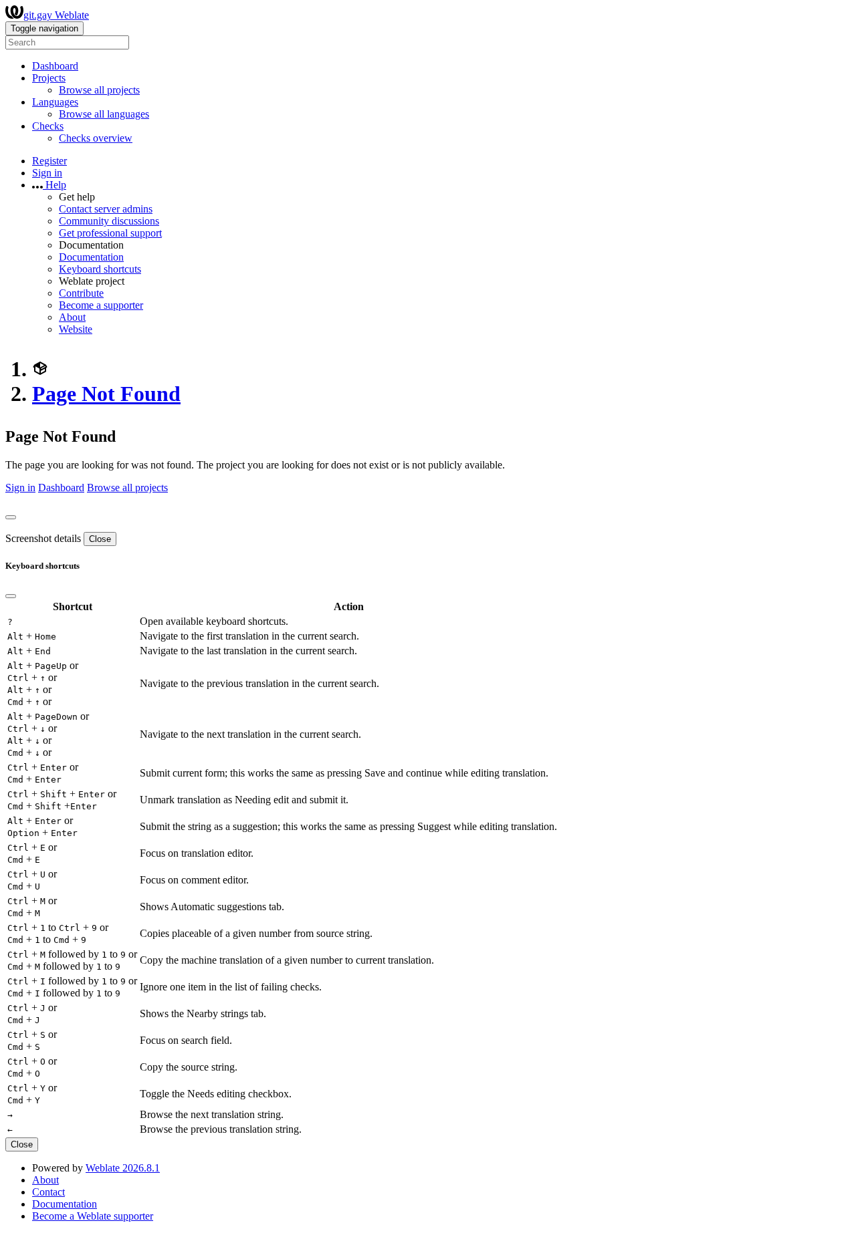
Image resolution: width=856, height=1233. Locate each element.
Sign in (47, 172)
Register (49, 160)
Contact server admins (105, 209)
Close (100, 539)
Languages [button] (55, 102)
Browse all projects (99, 90)
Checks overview (95, 138)
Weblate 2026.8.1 (123, 1168)
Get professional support (110, 233)
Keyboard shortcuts (100, 269)
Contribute (81, 293)
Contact (48, 1192)
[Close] (10, 517)
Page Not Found (106, 394)
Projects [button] (49, 78)
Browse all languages (104, 114)
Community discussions (109, 221)
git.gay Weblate (56, 15)
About (72, 317)
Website (75, 329)
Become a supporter (101, 305)
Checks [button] (48, 126)
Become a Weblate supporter (92, 1216)
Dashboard (55, 66)
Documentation (91, 257)
